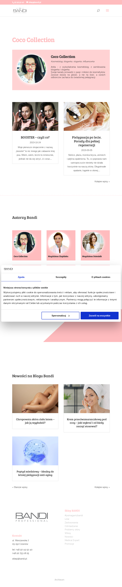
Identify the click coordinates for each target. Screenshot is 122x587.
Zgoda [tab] (21, 277)
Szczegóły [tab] (61, 277)
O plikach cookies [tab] (101, 277)
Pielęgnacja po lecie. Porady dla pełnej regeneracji (86, 141)
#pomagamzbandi (74, 515)
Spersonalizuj (59, 315)
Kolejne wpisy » (102, 181)
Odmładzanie (71, 526)
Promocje (69, 544)
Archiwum (59, 580)
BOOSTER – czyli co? (35, 137)
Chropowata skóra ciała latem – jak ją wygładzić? (35, 420)
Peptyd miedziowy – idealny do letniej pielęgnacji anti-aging (35, 473)
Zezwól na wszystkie (99, 315)
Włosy (68, 533)
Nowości (69, 537)
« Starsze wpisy (20, 487)
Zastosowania (71, 522)
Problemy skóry (72, 529)
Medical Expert (72, 540)
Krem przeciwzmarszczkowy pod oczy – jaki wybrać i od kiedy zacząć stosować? (87, 422)
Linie (67, 519)
